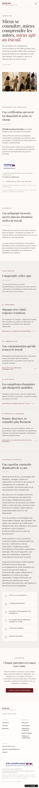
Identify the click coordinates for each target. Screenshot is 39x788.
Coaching (5, 725)
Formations (5, 722)
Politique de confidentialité (26, 737)
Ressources (25, 722)
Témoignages (26, 725)
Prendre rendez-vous (8, 746)
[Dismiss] (37, 786)
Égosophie (5, 728)
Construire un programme (19, 690)
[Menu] (36, 4)
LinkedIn (4, 752)
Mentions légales (27, 733)
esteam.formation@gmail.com (9, 749)
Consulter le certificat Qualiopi (18, 181)
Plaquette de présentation (25, 729)
